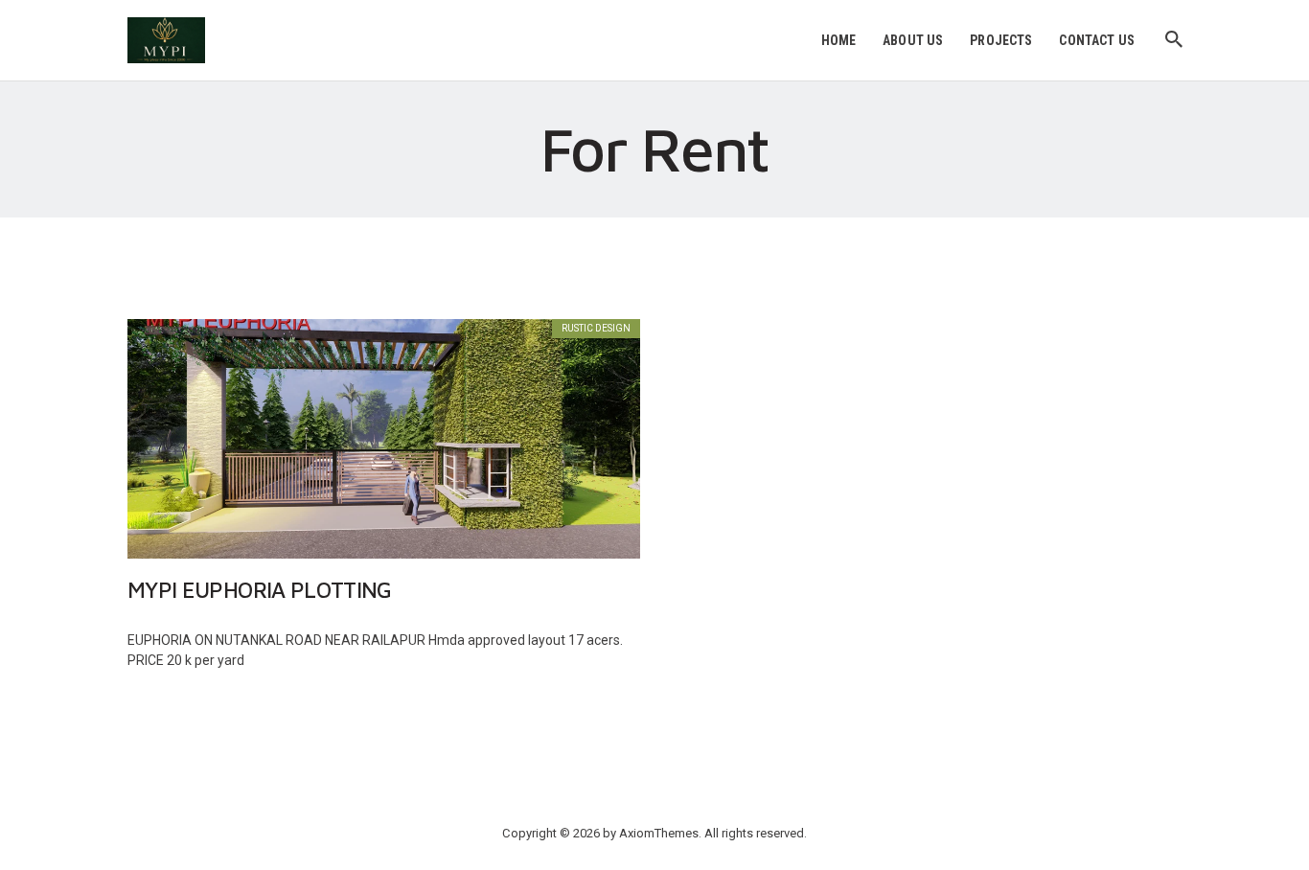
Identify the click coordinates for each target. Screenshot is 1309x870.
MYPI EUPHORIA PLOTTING (259, 590)
